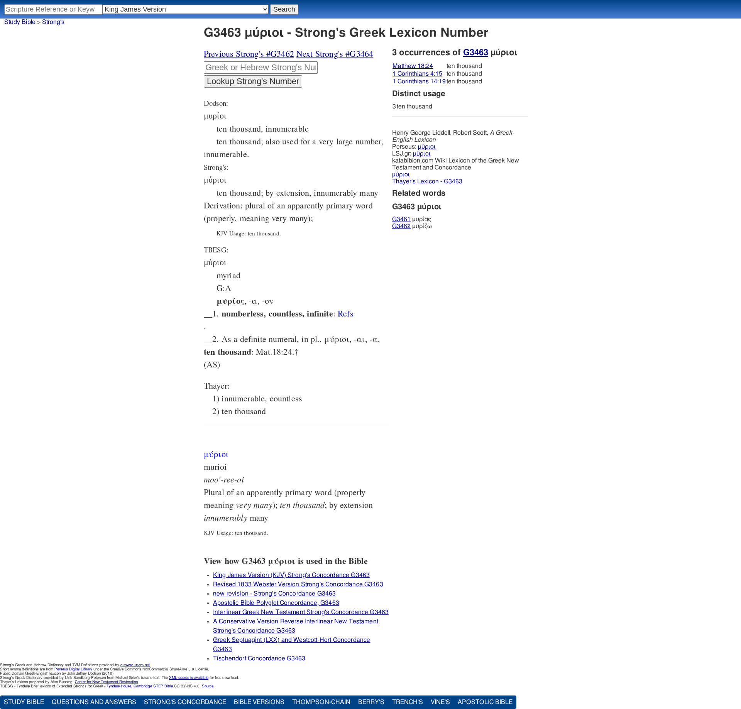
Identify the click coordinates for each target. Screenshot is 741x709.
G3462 (401, 226)
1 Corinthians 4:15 (417, 74)
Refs (346, 313)
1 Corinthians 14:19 (419, 81)
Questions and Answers (94, 702)
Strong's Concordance (185, 702)
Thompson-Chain (321, 702)
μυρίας (411, 219)
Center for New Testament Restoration (106, 682)
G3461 (401, 219)
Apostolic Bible (485, 702)
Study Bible (20, 22)
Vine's (440, 702)
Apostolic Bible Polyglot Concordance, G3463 (276, 603)
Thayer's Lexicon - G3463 (427, 181)
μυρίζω (412, 226)
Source (207, 686)
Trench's (407, 702)
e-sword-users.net (135, 665)
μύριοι (427, 147)
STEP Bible (163, 686)
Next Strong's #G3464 (334, 53)
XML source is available (188, 678)
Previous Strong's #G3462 (249, 53)
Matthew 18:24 (412, 66)
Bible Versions (259, 702)
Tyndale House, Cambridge (129, 686)
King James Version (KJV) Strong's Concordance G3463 (291, 575)
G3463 (475, 52)
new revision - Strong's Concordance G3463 (274, 594)
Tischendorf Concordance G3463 (259, 658)
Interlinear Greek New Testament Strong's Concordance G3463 (301, 612)
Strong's (53, 22)
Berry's (371, 702)
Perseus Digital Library (73, 669)
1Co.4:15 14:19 (346, 313)
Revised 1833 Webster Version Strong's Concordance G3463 (298, 584)
